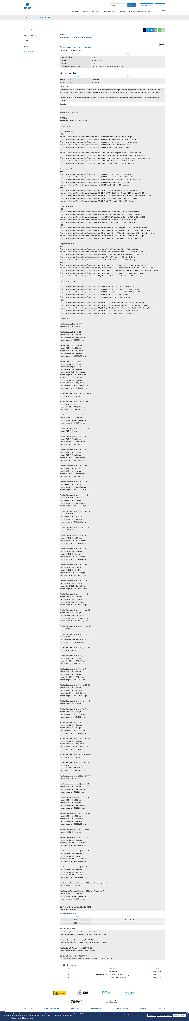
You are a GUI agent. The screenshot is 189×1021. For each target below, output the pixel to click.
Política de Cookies (120, 1008)
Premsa (143, 1008)
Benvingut (159, 5)
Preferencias (28, 1018)
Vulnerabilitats (29, 51)
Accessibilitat (96, 1008)
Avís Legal (28, 1008)
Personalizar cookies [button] (164, 1015)
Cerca (132, 5)
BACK (162, 44)
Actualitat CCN (29, 29)
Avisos (26, 46)
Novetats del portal (30, 35)
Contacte (161, 1008)
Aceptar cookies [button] (179, 1015)
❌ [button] (187, 1013)
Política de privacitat (51, 1008)
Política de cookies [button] (53, 1015)
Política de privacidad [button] (66, 1015)
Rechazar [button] (152, 1015)
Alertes (26, 40)
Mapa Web (75, 1008)
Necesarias (17, 1018)
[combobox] (119, 5)
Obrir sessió (147, 5)
